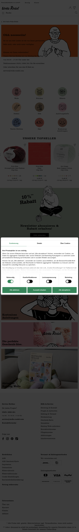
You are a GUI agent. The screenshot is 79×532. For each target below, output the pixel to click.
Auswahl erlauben (39, 290)
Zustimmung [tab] (13, 243)
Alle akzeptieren (64, 290)
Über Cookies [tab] (65, 243)
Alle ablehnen (14, 290)
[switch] (30, 281)
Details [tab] (39, 243)
